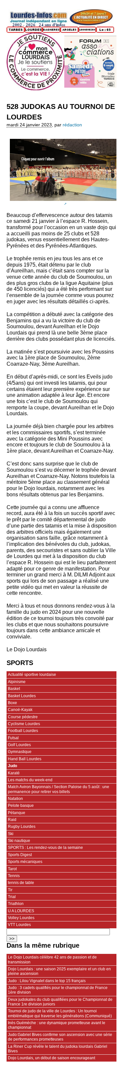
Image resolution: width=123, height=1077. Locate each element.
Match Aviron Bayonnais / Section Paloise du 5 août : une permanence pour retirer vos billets (58, 789)
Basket (14, 688)
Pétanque (16, 812)
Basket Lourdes (22, 696)
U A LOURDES (21, 911)
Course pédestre (23, 717)
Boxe (12, 702)
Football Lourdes (23, 730)
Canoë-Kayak (20, 709)
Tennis (14, 875)
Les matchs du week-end (30, 780)
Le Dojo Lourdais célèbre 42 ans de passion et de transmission (52, 959)
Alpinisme (17, 681)
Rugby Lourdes (21, 826)
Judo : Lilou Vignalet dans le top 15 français (47, 981)
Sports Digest (20, 854)
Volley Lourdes (21, 917)
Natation (15, 798)
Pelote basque (21, 805)
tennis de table (21, 882)
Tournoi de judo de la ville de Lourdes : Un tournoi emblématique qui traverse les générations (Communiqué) (60, 1013)
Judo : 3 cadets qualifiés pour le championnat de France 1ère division (58, 990)
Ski (10, 833)
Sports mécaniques (25, 861)
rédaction (72, 124)
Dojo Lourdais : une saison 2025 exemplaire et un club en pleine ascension (59, 971)
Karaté (14, 773)
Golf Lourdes (19, 745)
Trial (12, 896)
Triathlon (16, 903)
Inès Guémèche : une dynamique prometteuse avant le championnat (56, 1025)
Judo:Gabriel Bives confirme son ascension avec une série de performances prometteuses (60, 1037)
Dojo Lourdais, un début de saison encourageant (51, 1058)
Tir (10, 890)
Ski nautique (19, 840)
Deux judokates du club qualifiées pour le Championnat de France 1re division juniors (60, 1001)
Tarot (12, 869)
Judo (12, 766)
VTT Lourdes (19, 924)
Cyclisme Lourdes (24, 724)
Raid (12, 819)
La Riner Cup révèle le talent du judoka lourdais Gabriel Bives (57, 1048)
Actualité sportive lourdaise (32, 674)
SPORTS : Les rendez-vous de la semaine (45, 847)
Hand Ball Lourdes (24, 759)
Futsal (13, 738)
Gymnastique (19, 751)
